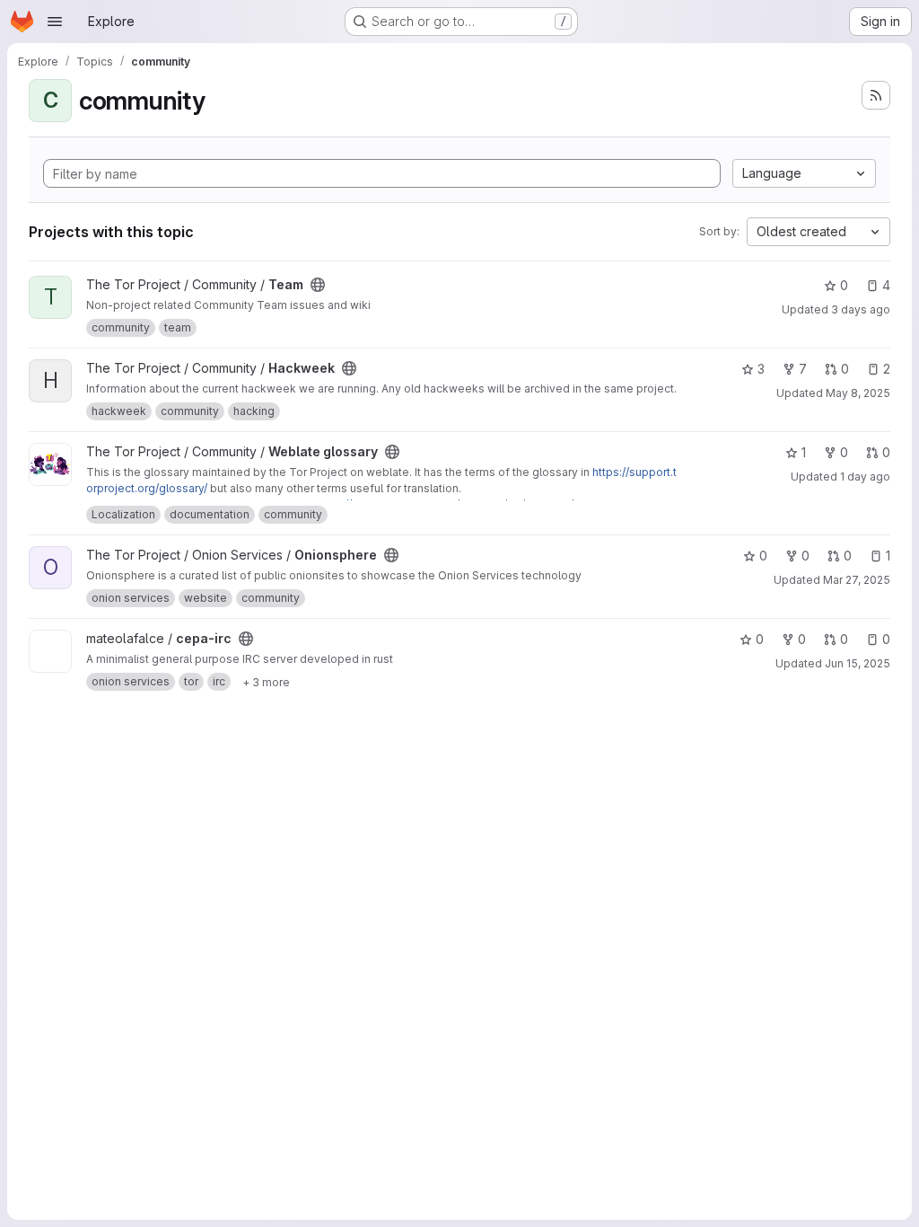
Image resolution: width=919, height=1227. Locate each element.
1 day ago (865, 476)
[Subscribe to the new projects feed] (876, 95)
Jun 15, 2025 (857, 663)
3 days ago (860, 309)
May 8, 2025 (858, 393)
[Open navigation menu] (54, 21)
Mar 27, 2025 (856, 580)
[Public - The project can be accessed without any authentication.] (318, 285)
